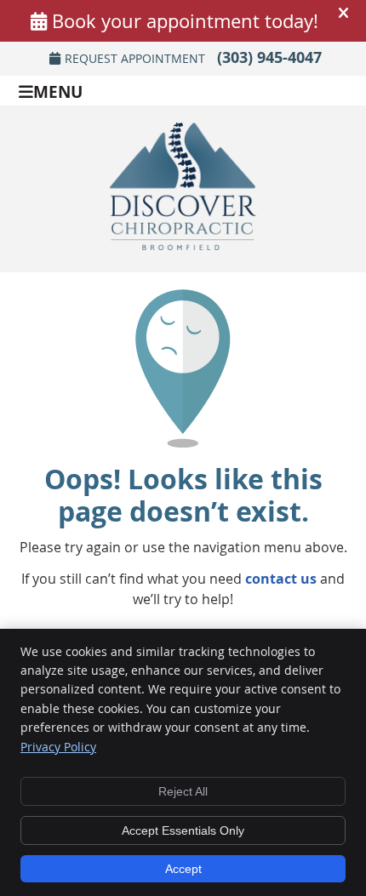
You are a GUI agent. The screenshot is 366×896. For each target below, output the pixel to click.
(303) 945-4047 (269, 57)
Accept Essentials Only (183, 830)
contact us (281, 578)
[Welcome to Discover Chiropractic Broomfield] (183, 245)
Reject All (183, 791)
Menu (58, 90)
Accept (183, 869)
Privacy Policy (58, 747)
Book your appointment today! (185, 21)
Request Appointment (135, 58)
